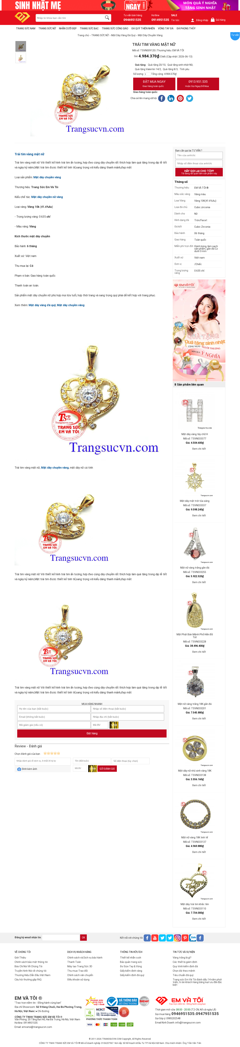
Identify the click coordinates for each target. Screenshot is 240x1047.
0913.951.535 (197, 83)
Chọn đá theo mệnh (184, 970)
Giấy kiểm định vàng (131, 970)
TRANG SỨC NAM (25, 28)
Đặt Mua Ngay (154, 83)
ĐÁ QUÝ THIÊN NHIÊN (143, 28)
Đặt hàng (92, 733)
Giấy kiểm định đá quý (132, 975)
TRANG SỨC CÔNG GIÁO (115, 28)
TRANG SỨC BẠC (89, 28)
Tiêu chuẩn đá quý (183, 975)
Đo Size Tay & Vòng (131, 966)
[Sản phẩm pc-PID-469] (199, 330)
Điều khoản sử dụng (78, 979)
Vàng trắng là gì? (182, 957)
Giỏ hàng (218, 19)
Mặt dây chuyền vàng (47, 177)
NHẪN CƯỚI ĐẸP (68, 28)
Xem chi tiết (199, 448)
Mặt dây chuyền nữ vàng (47, 197)
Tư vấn (235, 35)
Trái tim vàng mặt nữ (29, 154)
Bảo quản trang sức (131, 962)
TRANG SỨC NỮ (47, 28)
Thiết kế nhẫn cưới (130, 957)
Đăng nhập (202, 20)
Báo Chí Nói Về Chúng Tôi (28, 966)
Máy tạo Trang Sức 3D (79, 966)
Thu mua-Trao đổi (77, 970)
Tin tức (175, 20)
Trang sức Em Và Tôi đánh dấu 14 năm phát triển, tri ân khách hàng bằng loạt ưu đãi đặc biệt (197, 982)
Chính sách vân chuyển (80, 975)
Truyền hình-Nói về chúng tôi (30, 970)
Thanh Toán (74, 962)
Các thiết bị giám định (185, 962)
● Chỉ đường (42, 1011)
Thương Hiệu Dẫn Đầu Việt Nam (32, 975)
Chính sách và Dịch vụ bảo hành (84, 957)
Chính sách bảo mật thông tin (31, 962)
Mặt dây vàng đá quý (42, 305)
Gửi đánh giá (107, 768)
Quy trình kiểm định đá (185, 966)
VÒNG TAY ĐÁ (165, 28)
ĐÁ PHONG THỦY (186, 28)
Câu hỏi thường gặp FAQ (28, 979)
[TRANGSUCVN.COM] (22, 22)
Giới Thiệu (20, 957)
